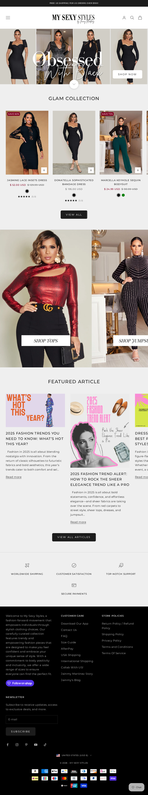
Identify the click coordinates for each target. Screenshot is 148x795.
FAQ (64, 636)
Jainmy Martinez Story (77, 673)
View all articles (74, 537)
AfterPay (67, 648)
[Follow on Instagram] (17, 744)
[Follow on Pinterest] (26, 744)
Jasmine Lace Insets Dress (27, 180)
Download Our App (74, 623)
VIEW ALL (74, 214)
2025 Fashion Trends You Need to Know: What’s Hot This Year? (35, 438)
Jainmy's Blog (71, 680)
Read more (13, 477)
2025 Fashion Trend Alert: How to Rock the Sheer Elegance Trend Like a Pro (99, 479)
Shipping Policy (113, 634)
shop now (127, 74)
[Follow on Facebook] (7, 744)
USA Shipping (70, 655)
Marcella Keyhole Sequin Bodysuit (121, 182)
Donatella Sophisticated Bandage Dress (74, 182)
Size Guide (68, 642)
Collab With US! (72, 667)
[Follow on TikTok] (45, 744)
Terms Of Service (114, 653)
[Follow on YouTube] (36, 744)
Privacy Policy (111, 640)
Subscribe (20, 731)
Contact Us (69, 630)
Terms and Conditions (117, 647)
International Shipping (77, 661)
